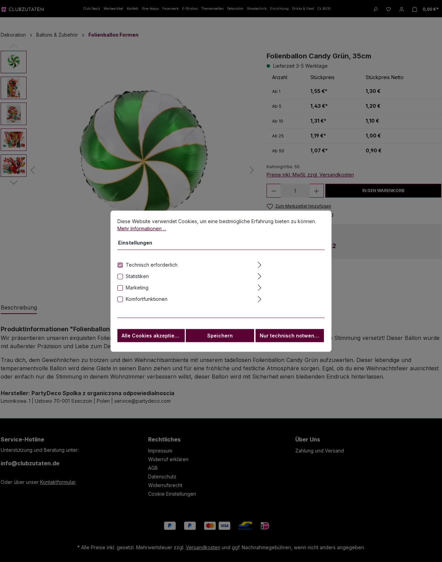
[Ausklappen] (290, 263)
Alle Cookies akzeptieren (152, 335)
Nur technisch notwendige (292, 335)
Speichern (220, 335)
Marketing (137, 287)
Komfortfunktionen (146, 299)
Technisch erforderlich (151, 264)
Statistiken (137, 276)
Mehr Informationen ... (141, 228)
